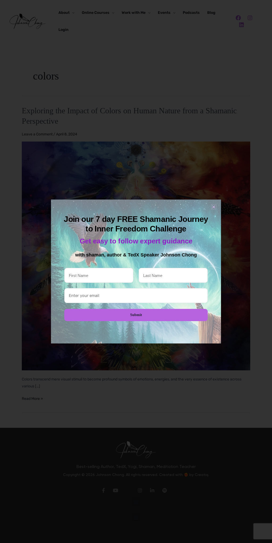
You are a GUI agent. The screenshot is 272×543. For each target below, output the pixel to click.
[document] (136, 271)
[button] (214, 207)
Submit (136, 315)
